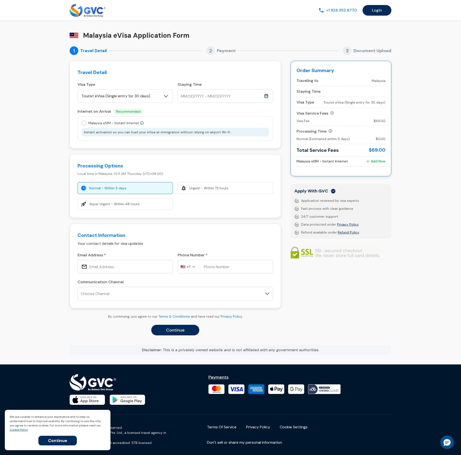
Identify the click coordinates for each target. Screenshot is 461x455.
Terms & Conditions (174, 316)
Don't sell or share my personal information (244, 442)
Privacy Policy (231, 316)
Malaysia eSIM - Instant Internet (113, 123)
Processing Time (312, 131)
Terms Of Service (222, 427)
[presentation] (125, 266)
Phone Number (191, 255)
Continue (57, 440)
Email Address (90, 255)
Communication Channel (101, 281)
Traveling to (307, 80)
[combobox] (190, 266)
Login (377, 10)
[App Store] (87, 400)
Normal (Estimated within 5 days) (323, 139)
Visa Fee (303, 121)
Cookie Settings (294, 427)
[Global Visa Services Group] (87, 10)
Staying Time (190, 84)
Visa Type (86, 84)
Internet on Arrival (109, 111)
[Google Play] (127, 400)
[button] (447, 442)
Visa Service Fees (312, 113)
